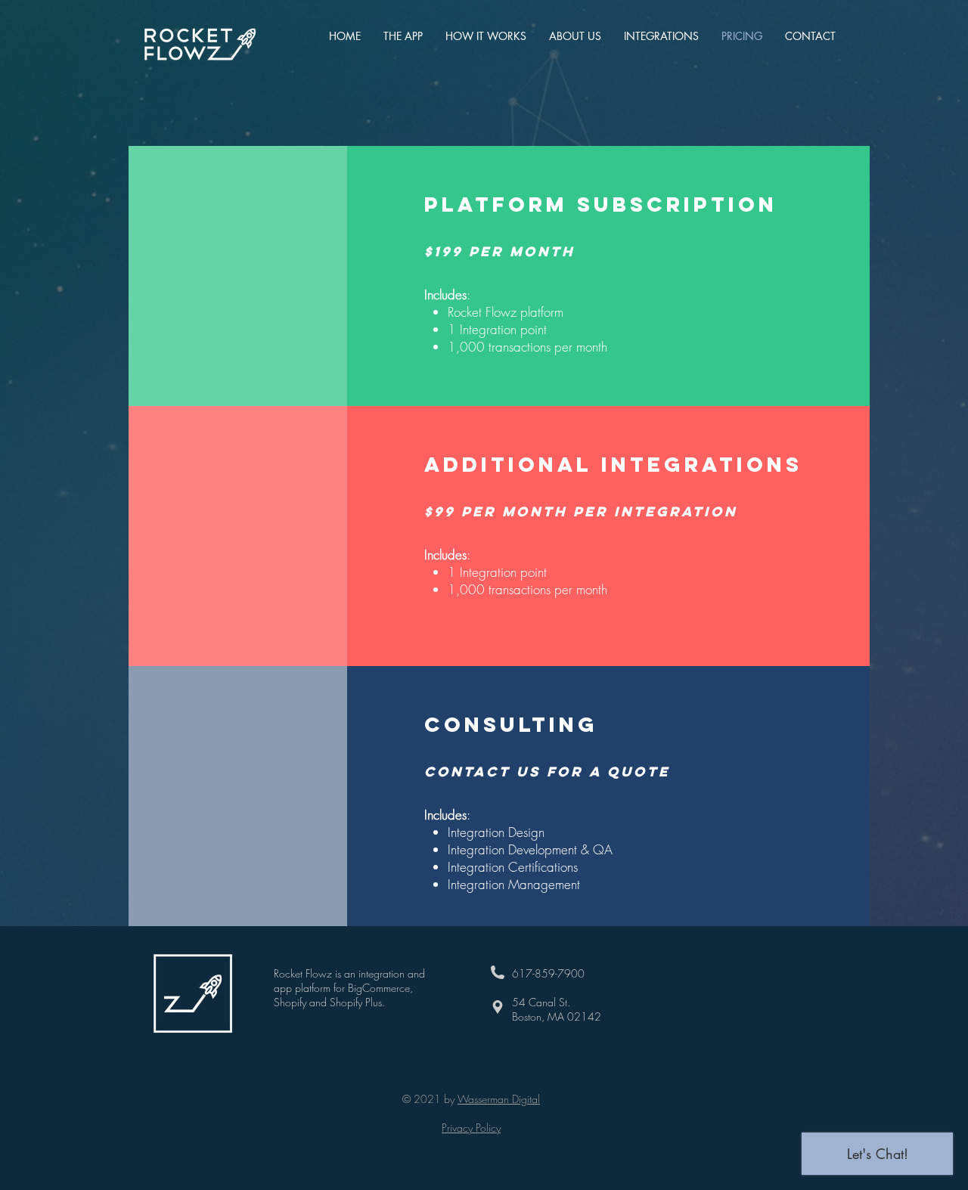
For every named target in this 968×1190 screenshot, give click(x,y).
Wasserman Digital (499, 1099)
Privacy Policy (471, 1127)
